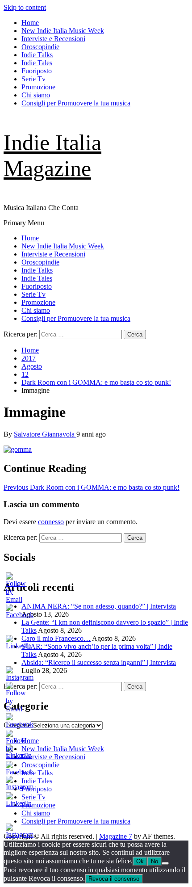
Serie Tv (33, 79)
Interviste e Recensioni (53, 38)
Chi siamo (35, 95)
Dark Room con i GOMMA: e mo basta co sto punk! (91, 487)
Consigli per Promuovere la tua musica (75, 103)
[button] (18, 450)
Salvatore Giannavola (45, 434)
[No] (165, 863)
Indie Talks (37, 55)
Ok (140, 861)
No (154, 861)
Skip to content (25, 7)
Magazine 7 (115, 836)
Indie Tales (36, 63)
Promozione (38, 87)
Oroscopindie (40, 46)
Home (30, 22)
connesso (51, 521)
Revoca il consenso (113, 878)
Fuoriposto (36, 71)
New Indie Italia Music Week (62, 30)
